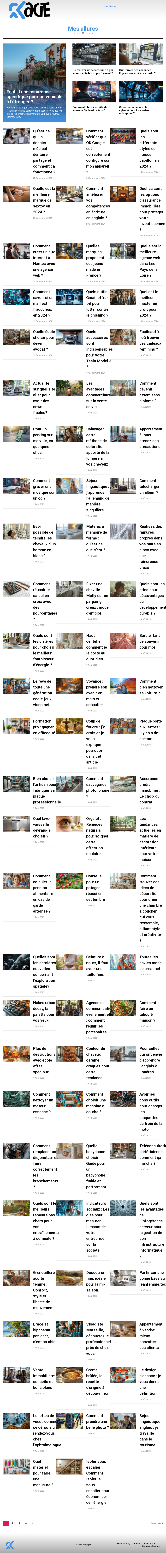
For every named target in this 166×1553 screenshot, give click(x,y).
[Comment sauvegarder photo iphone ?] (69, 784)
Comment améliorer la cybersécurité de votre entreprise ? (134, 110)
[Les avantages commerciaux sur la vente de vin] (69, 388)
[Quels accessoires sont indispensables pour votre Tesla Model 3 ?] (69, 337)
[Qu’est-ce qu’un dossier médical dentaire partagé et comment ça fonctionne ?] (16, 136)
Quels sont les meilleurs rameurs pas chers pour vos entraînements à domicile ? (46, 1221)
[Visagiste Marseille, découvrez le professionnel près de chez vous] (69, 1329)
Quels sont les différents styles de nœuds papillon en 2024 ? (149, 149)
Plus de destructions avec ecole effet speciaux (44, 1060)
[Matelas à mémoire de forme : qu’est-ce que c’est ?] (69, 531)
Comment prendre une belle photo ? (97, 1421)
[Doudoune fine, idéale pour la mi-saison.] (69, 1278)
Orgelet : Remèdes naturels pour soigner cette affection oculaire (97, 836)
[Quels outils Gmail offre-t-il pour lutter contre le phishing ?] (69, 297)
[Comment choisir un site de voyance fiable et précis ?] (94, 91)
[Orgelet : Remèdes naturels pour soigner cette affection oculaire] (69, 824)
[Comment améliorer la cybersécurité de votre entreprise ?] (141, 91)
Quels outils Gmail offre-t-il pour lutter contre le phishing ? (97, 304)
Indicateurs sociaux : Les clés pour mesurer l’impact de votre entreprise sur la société (97, 1227)
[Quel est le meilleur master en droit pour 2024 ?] (123, 297)
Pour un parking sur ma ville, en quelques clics (43, 441)
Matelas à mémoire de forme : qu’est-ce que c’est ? (96, 538)
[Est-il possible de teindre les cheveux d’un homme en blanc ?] (16, 531)
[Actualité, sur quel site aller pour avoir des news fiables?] (16, 388)
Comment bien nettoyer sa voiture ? (151, 687)
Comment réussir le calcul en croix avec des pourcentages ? (45, 601)
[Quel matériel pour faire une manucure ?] (16, 1467)
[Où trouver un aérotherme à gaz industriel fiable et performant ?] (94, 54)
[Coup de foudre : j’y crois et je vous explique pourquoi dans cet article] (69, 726)
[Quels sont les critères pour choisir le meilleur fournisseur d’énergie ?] (16, 641)
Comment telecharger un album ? (149, 486)
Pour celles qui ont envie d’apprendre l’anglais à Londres (150, 1060)
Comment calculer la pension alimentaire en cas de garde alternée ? (43, 894)
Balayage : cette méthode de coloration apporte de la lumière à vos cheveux (97, 447)
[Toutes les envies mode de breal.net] (123, 962)
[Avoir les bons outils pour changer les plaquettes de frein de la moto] (123, 1099)
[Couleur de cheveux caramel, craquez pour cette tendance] (69, 1054)
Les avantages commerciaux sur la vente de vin (98, 395)
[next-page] (32, 1523)
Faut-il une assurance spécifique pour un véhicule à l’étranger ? (34, 97)
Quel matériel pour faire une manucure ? (43, 1473)
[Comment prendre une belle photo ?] (69, 1421)
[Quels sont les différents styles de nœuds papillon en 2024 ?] (123, 136)
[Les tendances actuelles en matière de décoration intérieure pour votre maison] (123, 824)
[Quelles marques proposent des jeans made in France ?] (69, 251)
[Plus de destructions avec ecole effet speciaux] (16, 1054)
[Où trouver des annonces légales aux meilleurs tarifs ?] (141, 54)
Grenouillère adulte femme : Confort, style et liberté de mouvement (44, 1290)
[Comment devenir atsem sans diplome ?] (123, 388)
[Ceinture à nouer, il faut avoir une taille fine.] (69, 962)
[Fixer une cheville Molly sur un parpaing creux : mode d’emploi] (69, 589)
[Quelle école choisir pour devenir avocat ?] (16, 337)
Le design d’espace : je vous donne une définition (150, 1382)
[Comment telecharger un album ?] (123, 486)
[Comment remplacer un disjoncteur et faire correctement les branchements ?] (16, 1151)
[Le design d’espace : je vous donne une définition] (123, 1375)
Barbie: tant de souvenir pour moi (149, 641)
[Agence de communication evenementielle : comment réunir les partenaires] (69, 1008)
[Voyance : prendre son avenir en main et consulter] (69, 686)
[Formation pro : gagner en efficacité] (16, 726)
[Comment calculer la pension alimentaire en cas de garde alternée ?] (16, 881)
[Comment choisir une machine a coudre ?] (69, 1099)
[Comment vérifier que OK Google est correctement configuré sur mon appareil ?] (69, 136)
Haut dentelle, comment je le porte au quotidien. (96, 647)
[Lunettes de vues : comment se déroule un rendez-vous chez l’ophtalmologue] (16, 1421)
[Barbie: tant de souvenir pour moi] (123, 641)
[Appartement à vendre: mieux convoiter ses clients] (123, 1329)
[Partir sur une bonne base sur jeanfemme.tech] (123, 1278)
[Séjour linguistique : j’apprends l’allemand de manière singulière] (69, 486)
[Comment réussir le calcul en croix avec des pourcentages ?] (16, 589)
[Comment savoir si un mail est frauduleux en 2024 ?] (16, 297)
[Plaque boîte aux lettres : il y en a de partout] (123, 726)
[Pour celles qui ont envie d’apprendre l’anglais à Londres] (123, 1054)
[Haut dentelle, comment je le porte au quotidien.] (69, 641)
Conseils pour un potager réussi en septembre (95, 888)
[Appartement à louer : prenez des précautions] (123, 434)
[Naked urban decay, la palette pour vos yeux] (16, 1008)
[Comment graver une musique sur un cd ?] (16, 486)
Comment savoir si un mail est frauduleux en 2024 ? (43, 304)
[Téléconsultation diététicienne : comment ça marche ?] (123, 1151)
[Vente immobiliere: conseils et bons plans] (16, 1375)
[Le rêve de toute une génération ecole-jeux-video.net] (16, 686)
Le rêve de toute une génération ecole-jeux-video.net (43, 693)
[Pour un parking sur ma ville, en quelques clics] (16, 434)
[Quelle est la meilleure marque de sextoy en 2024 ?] (16, 194)
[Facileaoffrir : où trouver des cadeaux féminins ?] (123, 337)
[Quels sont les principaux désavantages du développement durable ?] (123, 589)
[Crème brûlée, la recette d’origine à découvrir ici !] (69, 1375)
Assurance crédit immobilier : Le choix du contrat (149, 790)
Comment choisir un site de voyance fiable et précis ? (89, 109)
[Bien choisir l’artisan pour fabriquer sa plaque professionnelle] (16, 784)
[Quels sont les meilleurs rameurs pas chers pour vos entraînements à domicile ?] (16, 1208)
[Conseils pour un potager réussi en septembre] (69, 881)
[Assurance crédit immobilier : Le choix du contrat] (123, 784)
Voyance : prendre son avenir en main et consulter (96, 693)
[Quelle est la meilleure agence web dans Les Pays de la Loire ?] (123, 251)
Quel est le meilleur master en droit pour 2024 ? (148, 304)
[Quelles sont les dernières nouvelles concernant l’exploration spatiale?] (16, 962)
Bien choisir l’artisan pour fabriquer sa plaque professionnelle (47, 790)
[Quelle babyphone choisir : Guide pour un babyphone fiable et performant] (69, 1151)
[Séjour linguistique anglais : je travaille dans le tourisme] (123, 1421)
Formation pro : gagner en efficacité (44, 727)
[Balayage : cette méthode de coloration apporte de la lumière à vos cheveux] (69, 434)
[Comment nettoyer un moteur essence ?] (16, 1099)
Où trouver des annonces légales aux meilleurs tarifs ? (137, 71)
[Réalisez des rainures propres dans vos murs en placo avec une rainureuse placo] (123, 531)
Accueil (77, 33)
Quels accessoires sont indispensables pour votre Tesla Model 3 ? (99, 349)
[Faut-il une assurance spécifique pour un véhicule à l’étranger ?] (34, 82)
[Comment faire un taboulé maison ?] (123, 1008)
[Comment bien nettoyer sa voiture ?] (123, 686)
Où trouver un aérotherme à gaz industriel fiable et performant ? (92, 71)
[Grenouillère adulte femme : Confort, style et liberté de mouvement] (16, 1278)
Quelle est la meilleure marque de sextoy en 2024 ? (44, 200)
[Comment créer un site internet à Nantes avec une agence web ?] (16, 251)
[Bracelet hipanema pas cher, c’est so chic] (16, 1329)
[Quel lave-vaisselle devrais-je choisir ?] (16, 824)
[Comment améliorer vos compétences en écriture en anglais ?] (69, 194)
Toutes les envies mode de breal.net (150, 963)
